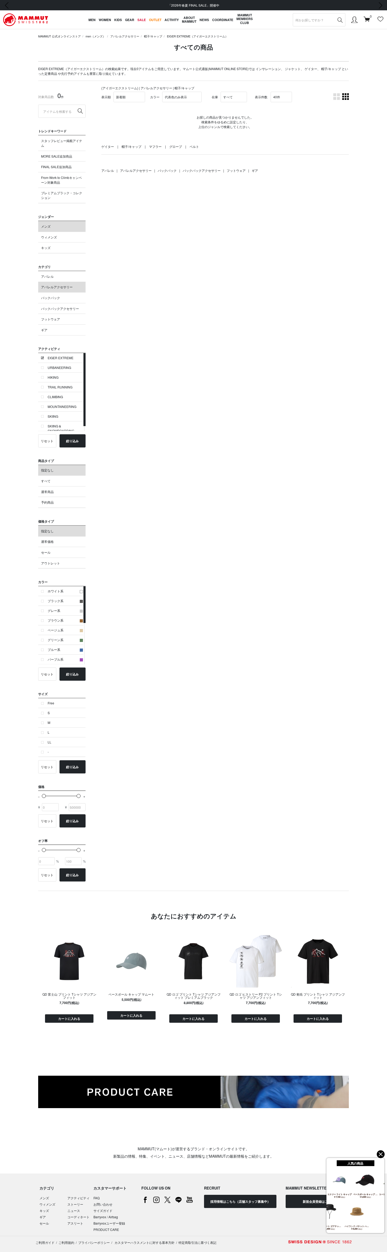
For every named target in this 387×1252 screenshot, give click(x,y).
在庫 (215, 97)
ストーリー (75, 1204)
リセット (47, 441)
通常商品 (47, 491)
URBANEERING (59, 367)
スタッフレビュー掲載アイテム (61, 143)
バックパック (50, 297)
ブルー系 (54, 649)
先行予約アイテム (73, 73)
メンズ (46, 226)
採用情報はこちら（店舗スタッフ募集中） (240, 1201)
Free (51, 703)
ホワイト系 (55, 591)
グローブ (175, 146)
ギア (44, 330)
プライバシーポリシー (94, 1242)
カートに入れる (69, 1018)
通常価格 (47, 541)
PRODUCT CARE (106, 1229)
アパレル (47, 276)
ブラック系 (55, 600)
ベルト (194, 146)
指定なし (47, 470)
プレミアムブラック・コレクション (61, 195)
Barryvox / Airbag (105, 1217)
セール (46, 552)
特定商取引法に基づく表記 (197, 1242)
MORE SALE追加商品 (56, 156)
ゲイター (311, 68)
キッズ (46, 247)
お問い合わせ (102, 1204)
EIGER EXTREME (60, 357)
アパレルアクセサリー (124, 36)
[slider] (44, 796)
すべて (46, 481)
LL (49, 742)
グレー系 (54, 610)
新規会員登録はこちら (318, 1201)
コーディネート (78, 1217)
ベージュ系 (55, 630)
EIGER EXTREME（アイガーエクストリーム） (197, 36)
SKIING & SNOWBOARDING (61, 428)
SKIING (53, 416)
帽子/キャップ (153, 36)
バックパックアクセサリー (60, 308)
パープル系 (55, 659)
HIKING (53, 377)
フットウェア (50, 319)
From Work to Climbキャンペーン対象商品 (61, 179)
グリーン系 (55, 639)
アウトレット (50, 563)
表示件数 (261, 97)
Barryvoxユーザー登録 (109, 1223)
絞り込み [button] (72, 441)
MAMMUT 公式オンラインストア (59, 36)
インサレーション (268, 68)
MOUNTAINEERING (62, 406)
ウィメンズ (49, 237)
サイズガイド (102, 1210)
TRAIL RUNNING (60, 387)
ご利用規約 (66, 1242)
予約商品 (47, 502)
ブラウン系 (55, 620)
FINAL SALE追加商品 (56, 166)
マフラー (155, 146)
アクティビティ (78, 1198)
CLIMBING (55, 396)
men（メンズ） (96, 36)
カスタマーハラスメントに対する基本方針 (144, 1242)
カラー (155, 97)
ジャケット (293, 68)
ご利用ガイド (45, 1242)
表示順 (106, 97)
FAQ (96, 1198)
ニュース (73, 1210)
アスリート (75, 1223)
